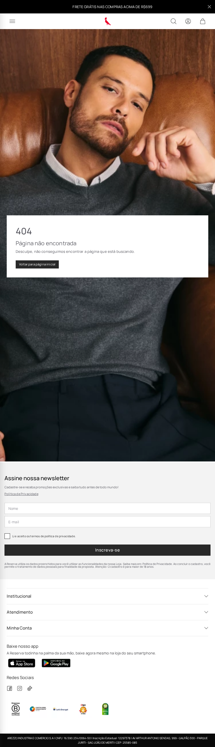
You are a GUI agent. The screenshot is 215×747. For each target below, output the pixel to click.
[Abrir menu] (12, 21)
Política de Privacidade (21, 494)
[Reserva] (107, 21)
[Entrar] (188, 21)
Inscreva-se (107, 550)
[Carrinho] (202, 21)
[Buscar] (173, 21)
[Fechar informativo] (209, 6)
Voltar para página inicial (37, 264)
